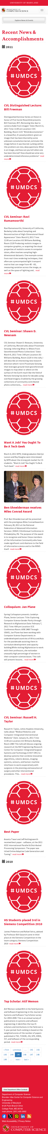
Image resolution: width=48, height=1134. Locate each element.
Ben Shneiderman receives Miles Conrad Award (22, 509)
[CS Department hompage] (24, 1127)
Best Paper (11, 832)
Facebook (4, 1116)
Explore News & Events (24, 20)
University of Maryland (24, 3)
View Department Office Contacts (15, 1089)
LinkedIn (23, 1116)
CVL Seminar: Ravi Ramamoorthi (16, 219)
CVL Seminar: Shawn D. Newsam (20, 333)
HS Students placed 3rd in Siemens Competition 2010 (23, 922)
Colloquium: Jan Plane (19, 607)
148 (37, 1054)
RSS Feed (29, 1116)
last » (26, 1059)
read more (28, 384)
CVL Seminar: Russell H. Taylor (20, 719)
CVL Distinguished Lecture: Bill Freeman (23, 107)
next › (18, 1059)
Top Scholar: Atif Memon (21, 1001)
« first (6, 1049)
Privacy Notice (24, 1121)
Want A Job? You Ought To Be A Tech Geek (22, 444)
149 (5, 1059)
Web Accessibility (9, 1121)
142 (38, 1049)
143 (5, 1054)
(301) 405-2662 (19, 1111)
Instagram (17, 1116)
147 (31, 1054)
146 (24, 1054)
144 (11, 1054)
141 (31, 1049)
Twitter (10, 1116)
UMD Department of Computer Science (19, 10)
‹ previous (16, 1049)
